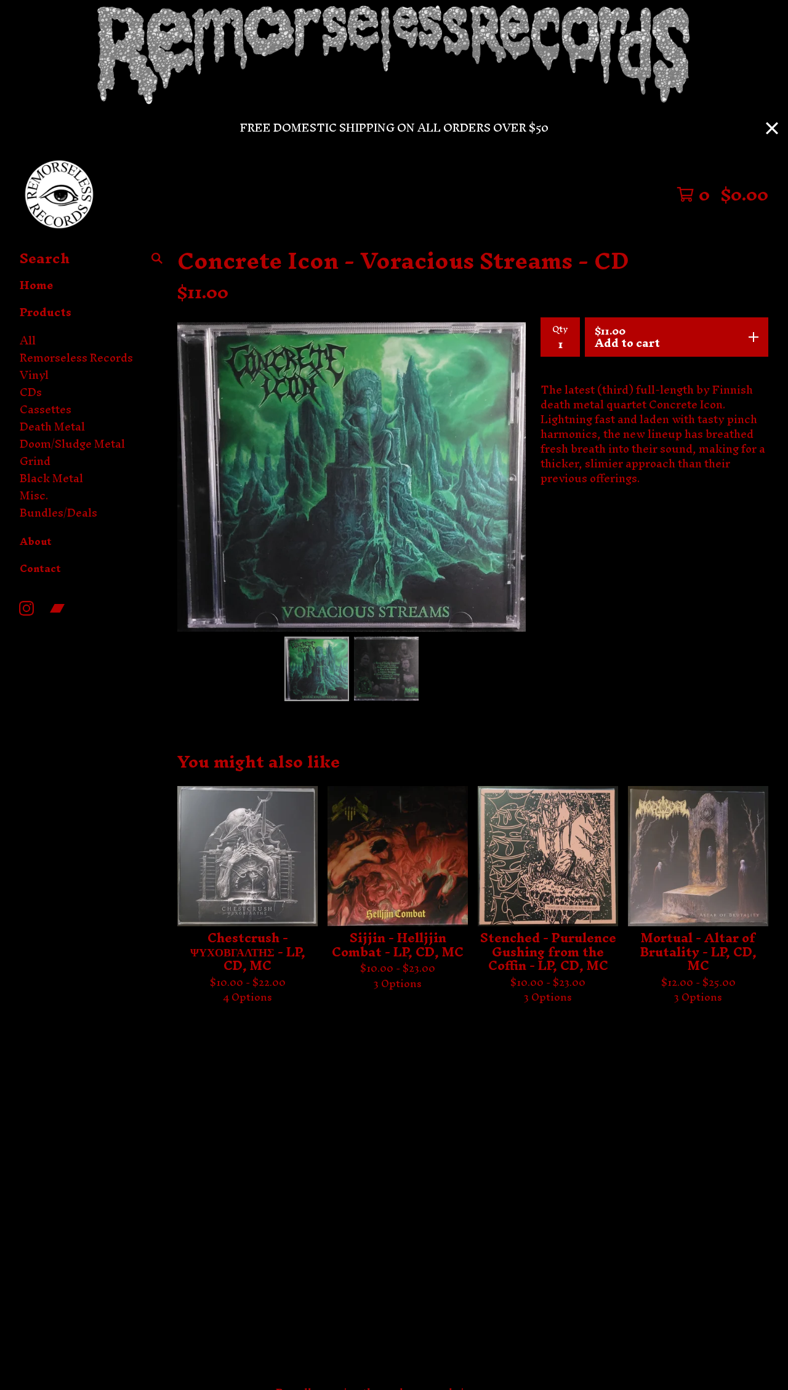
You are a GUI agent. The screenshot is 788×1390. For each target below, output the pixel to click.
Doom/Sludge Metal (72, 444)
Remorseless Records (76, 358)
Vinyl (34, 375)
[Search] (157, 258)
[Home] (59, 194)
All (28, 340)
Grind (35, 461)
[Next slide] (508, 476)
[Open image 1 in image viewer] (351, 477)
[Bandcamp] (57, 608)
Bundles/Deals (58, 513)
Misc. (34, 495)
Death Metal (52, 426)
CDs (31, 392)
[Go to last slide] (194, 476)
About (36, 541)
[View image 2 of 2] (386, 669)
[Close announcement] (772, 128)
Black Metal (51, 478)
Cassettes (45, 409)
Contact (40, 568)
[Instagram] (26, 608)
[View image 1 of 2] (316, 669)
